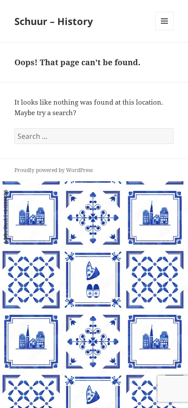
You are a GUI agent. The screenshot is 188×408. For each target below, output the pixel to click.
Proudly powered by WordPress (53, 170)
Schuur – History (53, 21)
